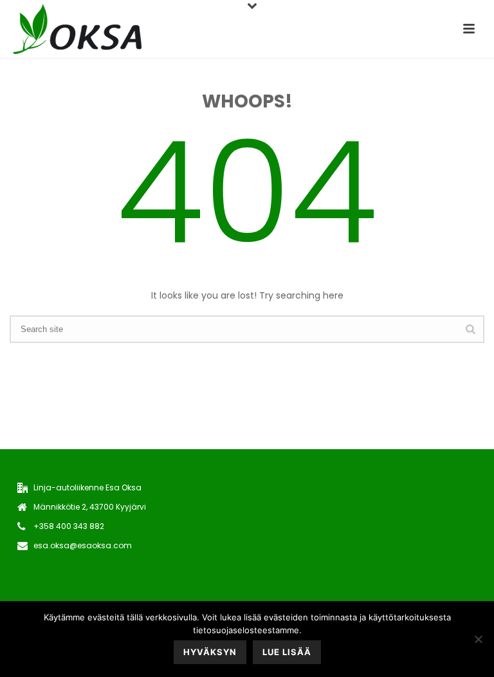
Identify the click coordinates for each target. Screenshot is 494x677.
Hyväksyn (210, 652)
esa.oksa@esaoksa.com (82, 545)
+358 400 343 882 (68, 526)
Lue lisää (286, 652)
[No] (477, 639)
